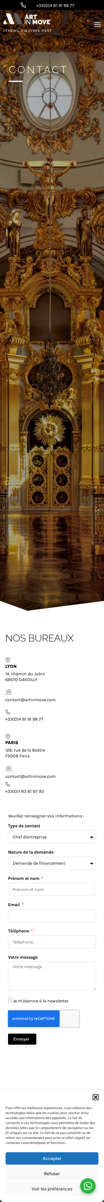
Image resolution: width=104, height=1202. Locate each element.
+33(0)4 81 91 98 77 (55, 5)
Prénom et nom (24, 878)
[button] (95, 1097)
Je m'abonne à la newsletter (41, 1000)
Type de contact (24, 826)
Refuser (52, 1173)
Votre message (23, 957)
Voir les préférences (52, 1188)
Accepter (52, 1158)
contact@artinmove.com (30, 699)
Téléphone (19, 931)
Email (14, 905)
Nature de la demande (31, 852)
